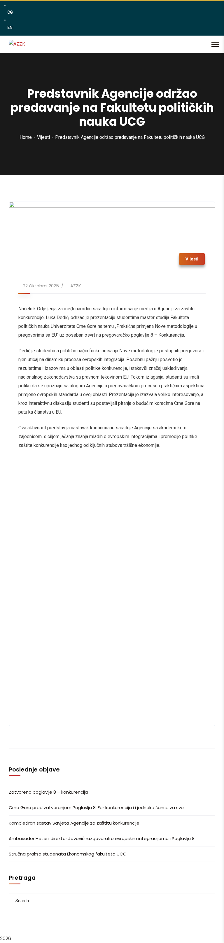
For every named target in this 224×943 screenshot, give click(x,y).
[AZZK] (17, 44)
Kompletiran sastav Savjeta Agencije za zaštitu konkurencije (74, 823)
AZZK (75, 286)
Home (26, 137)
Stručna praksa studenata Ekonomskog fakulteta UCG (68, 854)
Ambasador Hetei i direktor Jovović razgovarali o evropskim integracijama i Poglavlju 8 (102, 838)
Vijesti (43, 137)
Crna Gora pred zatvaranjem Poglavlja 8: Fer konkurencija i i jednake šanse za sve (96, 807)
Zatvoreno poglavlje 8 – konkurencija (48, 792)
